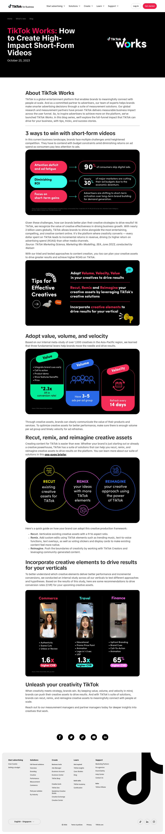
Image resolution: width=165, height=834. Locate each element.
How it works (12, 764)
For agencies (100, 767)
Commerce (34, 785)
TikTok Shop (56, 778)
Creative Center (57, 800)
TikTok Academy (79, 784)
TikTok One (56, 788)
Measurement (35, 782)
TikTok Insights (79, 768)
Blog (31, 19)
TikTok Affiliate (101, 787)
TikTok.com (99, 824)
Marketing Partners (102, 764)
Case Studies (78, 771)
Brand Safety (100, 771)
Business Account (58, 771)
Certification (78, 788)
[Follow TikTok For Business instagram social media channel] (154, 822)
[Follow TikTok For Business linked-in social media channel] (147, 822)
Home (9, 19)
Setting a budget (14, 767)
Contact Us (99, 778)
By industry (34, 795)
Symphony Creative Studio (58, 792)
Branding (33, 771)
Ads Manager (56, 768)
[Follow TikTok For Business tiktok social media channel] (140, 822)
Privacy (89, 824)
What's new (21, 19)
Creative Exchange (58, 797)
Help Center (100, 774)
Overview (33, 768)
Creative (33, 775)
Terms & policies (76, 824)
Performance (34, 778)
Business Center (57, 775)
